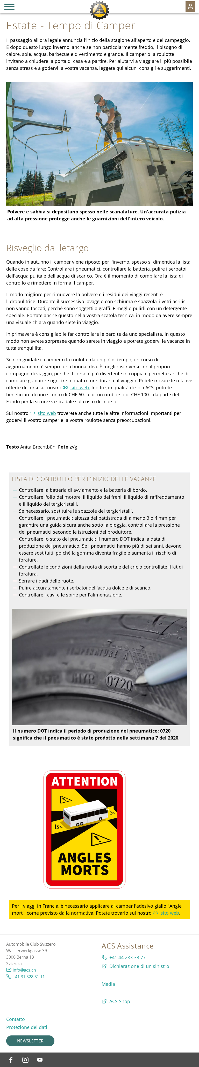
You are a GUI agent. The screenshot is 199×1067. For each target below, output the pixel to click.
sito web (47, 413)
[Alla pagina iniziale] (99, 10)
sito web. (80, 387)
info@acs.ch (24, 970)
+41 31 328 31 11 (29, 977)
